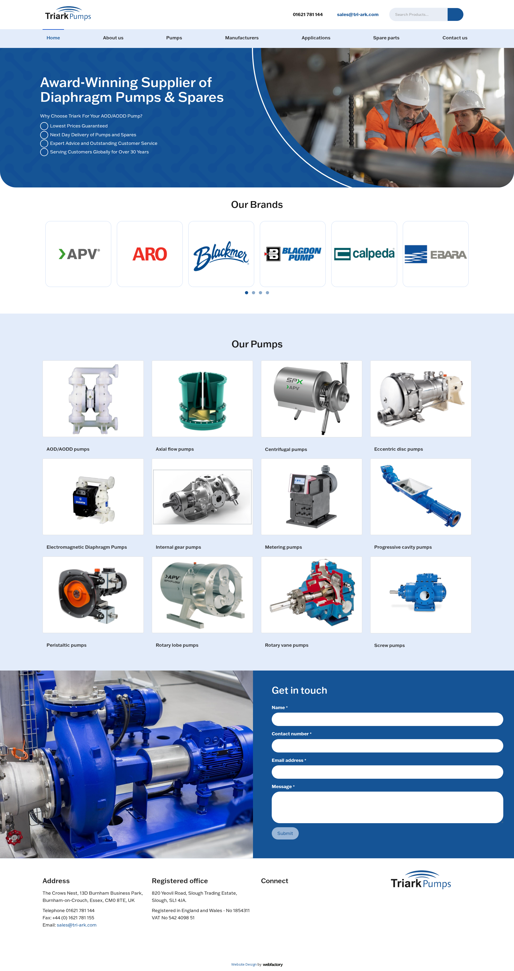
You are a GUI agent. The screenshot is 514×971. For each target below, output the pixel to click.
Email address (289, 760)
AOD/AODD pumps (68, 449)
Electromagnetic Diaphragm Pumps (87, 547)
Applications (316, 37)
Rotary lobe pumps (177, 645)
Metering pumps (283, 547)
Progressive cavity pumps (403, 547)
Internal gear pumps (178, 547)
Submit (285, 833)
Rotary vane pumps (286, 645)
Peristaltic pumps (66, 645)
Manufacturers (242, 37)
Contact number (292, 733)
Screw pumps (389, 645)
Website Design (244, 964)
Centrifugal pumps (286, 449)
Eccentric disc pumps (398, 449)
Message (283, 786)
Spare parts (386, 37)
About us (113, 37)
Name (280, 707)
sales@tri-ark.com (358, 14)
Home (53, 37)
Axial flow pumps (175, 449)
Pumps (174, 37)
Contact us (455, 37)
